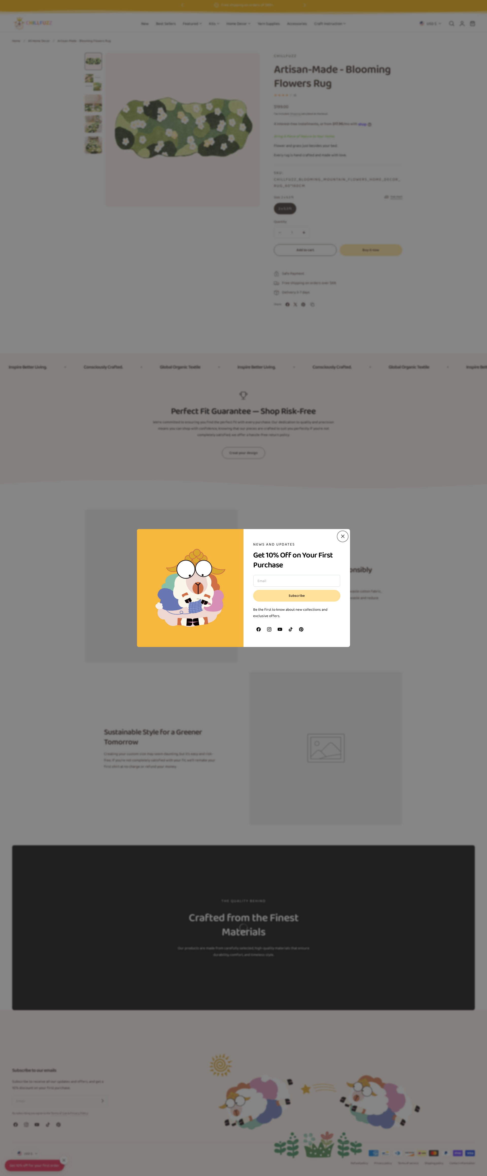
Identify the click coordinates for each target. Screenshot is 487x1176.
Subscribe (297, 595)
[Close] (342, 536)
